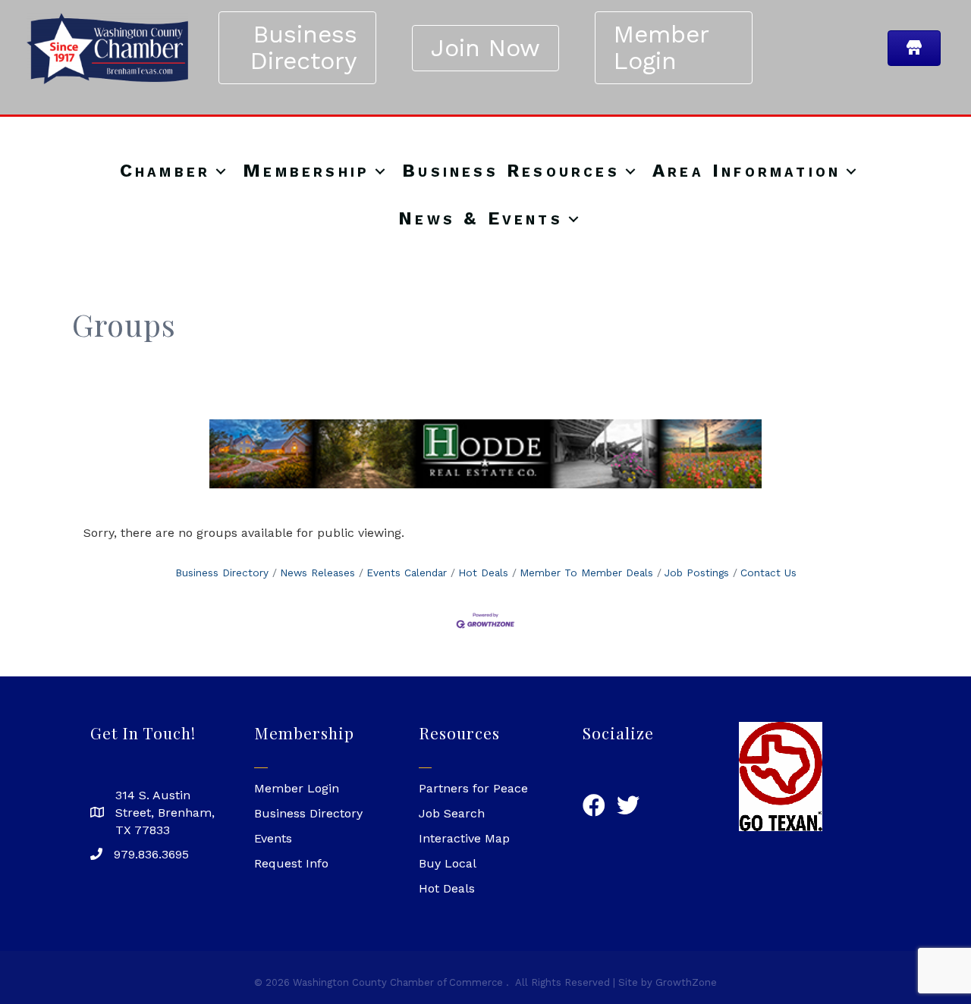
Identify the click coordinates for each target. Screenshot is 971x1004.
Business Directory (222, 572)
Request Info (291, 863)
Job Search (452, 813)
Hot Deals (483, 572)
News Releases (317, 572)
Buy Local (447, 863)
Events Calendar (406, 572)
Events (273, 838)
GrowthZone (686, 982)
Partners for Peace (473, 788)
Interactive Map (464, 838)
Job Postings (697, 572)
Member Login (296, 788)
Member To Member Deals (586, 572)
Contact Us (768, 572)
